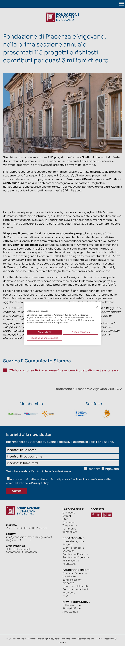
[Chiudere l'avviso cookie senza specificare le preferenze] (97, 306)
